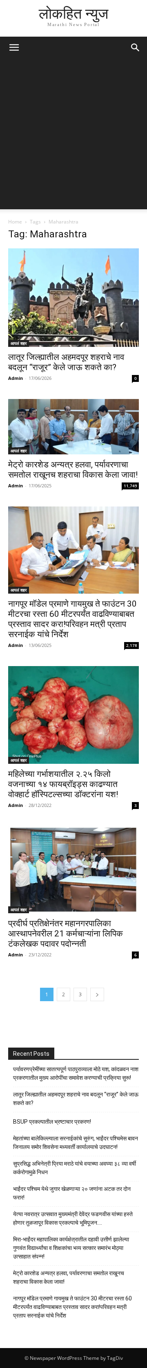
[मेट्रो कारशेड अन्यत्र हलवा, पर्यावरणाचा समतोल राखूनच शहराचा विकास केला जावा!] (73, 427)
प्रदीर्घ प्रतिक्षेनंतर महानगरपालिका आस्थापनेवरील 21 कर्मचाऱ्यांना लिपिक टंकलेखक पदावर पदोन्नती (65, 934)
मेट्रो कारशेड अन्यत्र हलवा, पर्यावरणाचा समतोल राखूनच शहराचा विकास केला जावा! (73, 470)
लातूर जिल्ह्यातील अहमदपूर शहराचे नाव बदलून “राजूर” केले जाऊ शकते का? (66, 362)
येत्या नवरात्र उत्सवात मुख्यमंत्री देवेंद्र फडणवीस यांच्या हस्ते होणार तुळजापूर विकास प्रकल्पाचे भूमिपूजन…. (73, 1218)
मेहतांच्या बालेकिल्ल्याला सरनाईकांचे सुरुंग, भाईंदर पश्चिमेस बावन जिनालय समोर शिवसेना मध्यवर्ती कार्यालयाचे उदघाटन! (75, 1142)
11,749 (130, 486)
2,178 (131, 645)
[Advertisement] (73, 136)
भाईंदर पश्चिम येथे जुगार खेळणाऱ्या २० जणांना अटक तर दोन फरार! (72, 1193)
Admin (15, 378)
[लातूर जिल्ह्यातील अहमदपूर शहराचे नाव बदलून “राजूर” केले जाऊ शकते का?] (73, 297)
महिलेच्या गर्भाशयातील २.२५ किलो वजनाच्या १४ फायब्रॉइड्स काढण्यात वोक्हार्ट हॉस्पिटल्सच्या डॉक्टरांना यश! (63, 784)
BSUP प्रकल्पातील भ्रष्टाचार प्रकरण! (52, 1121)
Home (15, 221)
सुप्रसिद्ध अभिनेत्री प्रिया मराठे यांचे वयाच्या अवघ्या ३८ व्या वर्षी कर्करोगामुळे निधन (74, 1167)
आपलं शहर (19, 343)
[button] (14, 48)
